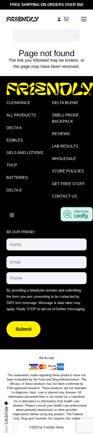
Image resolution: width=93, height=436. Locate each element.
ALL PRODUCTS (21, 115)
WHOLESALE (64, 159)
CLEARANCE (18, 103)
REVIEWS (61, 134)
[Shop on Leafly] (76, 220)
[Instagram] (11, 215)
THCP (11, 165)
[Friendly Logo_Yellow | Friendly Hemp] (49, 89)
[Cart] (66, 19)
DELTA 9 (13, 128)
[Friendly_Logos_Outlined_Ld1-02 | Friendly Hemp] (22, 19)
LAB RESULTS (65, 146)
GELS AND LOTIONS (24, 153)
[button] (84, 19)
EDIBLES (14, 140)
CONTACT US (64, 196)
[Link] (59, 19)
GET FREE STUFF (68, 184)
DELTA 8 (13, 190)
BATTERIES (17, 178)
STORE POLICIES (68, 171)
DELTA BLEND (65, 103)
